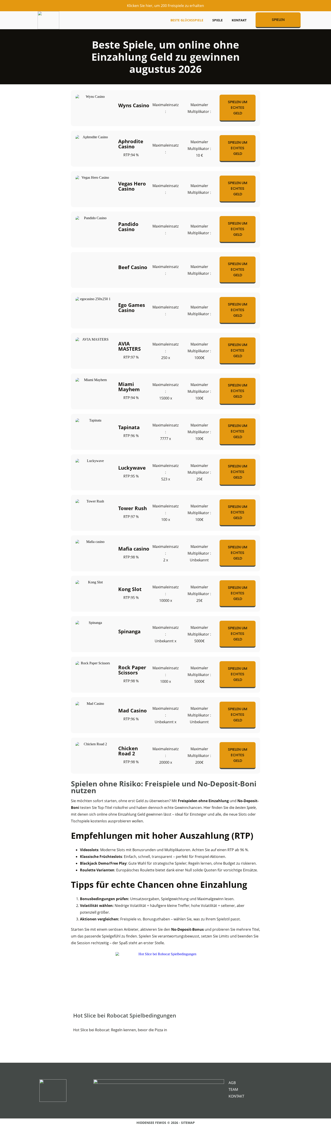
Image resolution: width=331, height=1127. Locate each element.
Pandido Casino (128, 227)
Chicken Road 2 (128, 751)
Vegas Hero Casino (132, 186)
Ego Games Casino (131, 307)
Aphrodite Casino (130, 144)
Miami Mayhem (129, 387)
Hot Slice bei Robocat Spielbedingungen (124, 1015)
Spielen (278, 19)
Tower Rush (132, 508)
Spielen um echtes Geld (237, 107)
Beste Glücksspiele (186, 20)
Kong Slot (130, 589)
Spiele (217, 20)
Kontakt (239, 20)
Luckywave (132, 467)
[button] (73, 995)
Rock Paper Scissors (132, 670)
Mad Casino (132, 710)
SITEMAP (188, 1122)
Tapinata (129, 427)
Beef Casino (132, 267)
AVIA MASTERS (129, 346)
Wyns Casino (133, 105)
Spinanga (129, 631)
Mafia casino (133, 548)
